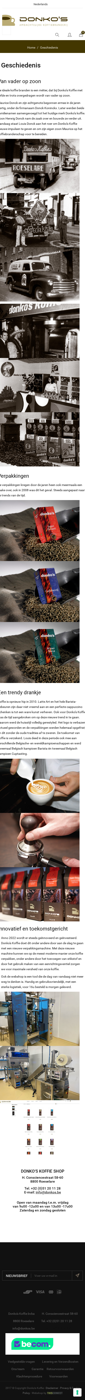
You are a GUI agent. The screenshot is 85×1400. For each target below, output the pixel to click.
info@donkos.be (48, 1192)
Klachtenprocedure (29, 1376)
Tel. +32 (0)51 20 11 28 (56, 1321)
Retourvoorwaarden (60, 1369)
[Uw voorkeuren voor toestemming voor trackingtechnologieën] (77, 1392)
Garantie (37, 1369)
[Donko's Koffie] (35, 20)
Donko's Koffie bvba (21, 1313)
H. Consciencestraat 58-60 (60, 1313)
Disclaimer (52, 1388)
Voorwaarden (58, 1376)
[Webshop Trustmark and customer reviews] (42, 1343)
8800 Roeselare (23, 1321)
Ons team (17, 1369)
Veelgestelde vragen (21, 1361)
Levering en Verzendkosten (60, 1361)
